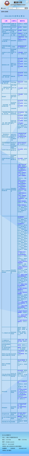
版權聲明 (4, 448)
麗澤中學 (18, 2)
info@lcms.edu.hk (10, 442)
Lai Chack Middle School (17, 5)
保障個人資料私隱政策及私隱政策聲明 (11, 446)
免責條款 (13, 448)
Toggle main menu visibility (27, 2)
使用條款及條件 (23, 448)
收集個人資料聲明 (6, 450)
